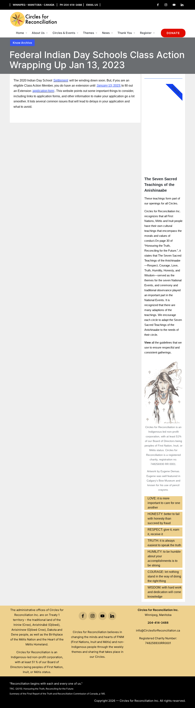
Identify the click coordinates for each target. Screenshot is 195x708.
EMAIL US (92, 4)
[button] (173, 33)
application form (43, 90)
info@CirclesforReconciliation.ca (158, 630)
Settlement (61, 80)
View (147, 342)
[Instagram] (165, 4)
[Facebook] (157, 4)
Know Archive (22, 43)
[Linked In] (182, 4)
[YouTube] (174, 4)
